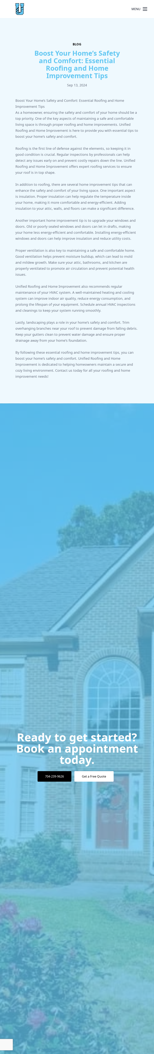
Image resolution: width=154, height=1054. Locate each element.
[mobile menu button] (144, 8)
